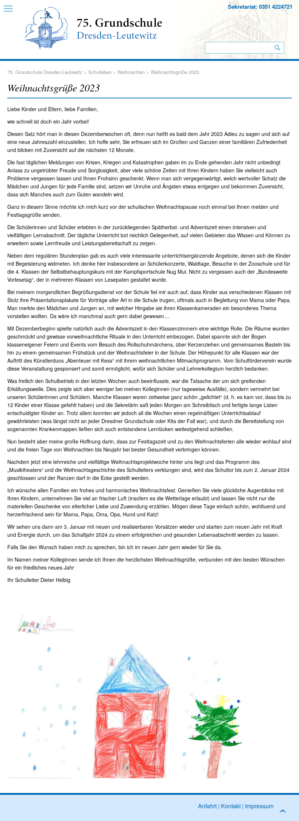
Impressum (259, 806)
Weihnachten (131, 72)
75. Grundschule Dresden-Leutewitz (44, 72)
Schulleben (100, 72)
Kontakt (231, 806)
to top (286, 812)
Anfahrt (207, 806)
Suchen (277, 47)
